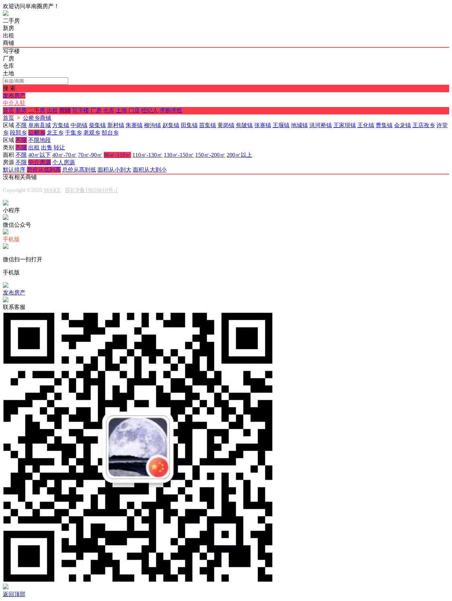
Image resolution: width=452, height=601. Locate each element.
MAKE (52, 190)
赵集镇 (170, 125)
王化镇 (365, 125)
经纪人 (149, 110)
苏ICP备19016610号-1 (91, 190)
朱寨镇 (134, 125)
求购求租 (171, 110)
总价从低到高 (44, 170)
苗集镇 (207, 125)
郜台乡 (110, 133)
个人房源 (63, 162)
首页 (8, 110)
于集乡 (73, 133)
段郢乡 (18, 133)
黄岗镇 (226, 125)
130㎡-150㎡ (179, 155)
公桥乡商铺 (37, 118)
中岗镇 (79, 125)
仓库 (108, 110)
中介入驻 (14, 103)
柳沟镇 (152, 125)
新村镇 (115, 125)
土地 (121, 110)
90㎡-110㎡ (117, 155)
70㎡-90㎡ (90, 155)
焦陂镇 (244, 125)
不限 (21, 125)
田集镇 (189, 125)
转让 (59, 147)
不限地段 (39, 140)
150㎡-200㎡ (210, 155)
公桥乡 (36, 133)
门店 (134, 110)
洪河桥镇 (320, 125)
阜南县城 (39, 125)
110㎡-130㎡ (147, 155)
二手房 (36, 110)
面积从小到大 (114, 170)
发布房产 (14, 96)
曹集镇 (384, 125)
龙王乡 (55, 133)
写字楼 (80, 110)
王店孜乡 (423, 125)
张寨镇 (262, 125)
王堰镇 (281, 125)
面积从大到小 (150, 170)
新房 (21, 110)
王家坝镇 (344, 125)
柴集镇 (97, 125)
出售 (46, 147)
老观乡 (91, 133)
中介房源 (39, 162)
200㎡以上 (239, 155)
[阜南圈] (5, 14)
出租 (52, 110)
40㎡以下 (39, 155)
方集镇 (60, 125)
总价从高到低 (79, 170)
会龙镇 (402, 125)
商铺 (65, 110)
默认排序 (14, 170)
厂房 (96, 110)
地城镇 (299, 125)
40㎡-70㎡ (64, 155)
